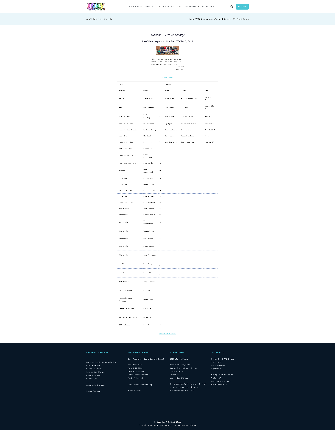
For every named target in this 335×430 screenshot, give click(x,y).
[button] (158, 6)
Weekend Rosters (167, 77)
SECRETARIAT (209, 6)
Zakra (179, 425)
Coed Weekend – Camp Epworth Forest (146, 359)
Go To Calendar (134, 6)
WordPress (191, 425)
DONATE (242, 6)
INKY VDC (159, 425)
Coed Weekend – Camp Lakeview (101, 362)
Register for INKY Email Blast (167, 422)
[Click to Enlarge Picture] (167, 50)
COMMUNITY (190, 6)
